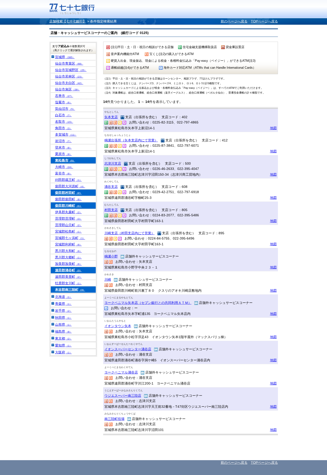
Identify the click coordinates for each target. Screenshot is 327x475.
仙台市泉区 (67, 89)
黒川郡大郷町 (68, 257)
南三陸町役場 (114, 419)
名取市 (64, 121)
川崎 (107, 279)
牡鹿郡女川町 (68, 283)
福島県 (63, 331)
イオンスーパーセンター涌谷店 (127, 349)
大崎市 (64, 167)
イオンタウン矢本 (117, 326)
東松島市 (65, 160)
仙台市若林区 (69, 76)
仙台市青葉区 (69, 63)
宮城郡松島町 (68, 231)
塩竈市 (63, 102)
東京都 (63, 338)
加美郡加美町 (68, 264)
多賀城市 (66, 134)
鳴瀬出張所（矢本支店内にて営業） (131, 140)
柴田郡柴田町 (68, 199)
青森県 (63, 304)
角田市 (63, 128)
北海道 (63, 297)
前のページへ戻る (234, 21)
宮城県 (65, 57)
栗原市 (63, 154)
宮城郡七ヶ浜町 (70, 238)
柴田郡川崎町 (68, 205)
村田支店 (111, 210)
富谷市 (63, 173)
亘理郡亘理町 (68, 218)
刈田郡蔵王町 (68, 180)
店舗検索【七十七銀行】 (67, 21)
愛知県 (63, 345)
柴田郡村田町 (68, 193)
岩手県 (63, 311)
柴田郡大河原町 (70, 186)
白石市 (63, 115)
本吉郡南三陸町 (70, 289)
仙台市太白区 (69, 83)
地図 (273, 128)
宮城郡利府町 (68, 244)
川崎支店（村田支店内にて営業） (129, 233)
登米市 (63, 147)
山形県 (63, 324)
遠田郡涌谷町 (68, 270)
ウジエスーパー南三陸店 (122, 395)
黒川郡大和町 (68, 251)
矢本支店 (111, 117)
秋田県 (63, 317)
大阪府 (63, 352)
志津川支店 (112, 163)
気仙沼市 (65, 109)
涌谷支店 (111, 187)
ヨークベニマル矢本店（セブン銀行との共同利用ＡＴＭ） (148, 303)
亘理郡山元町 (68, 225)
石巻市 (64, 96)
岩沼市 (63, 141)
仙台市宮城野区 (71, 70)
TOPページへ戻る (264, 21)
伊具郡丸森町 (68, 212)
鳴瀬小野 (111, 256)
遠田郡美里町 (68, 277)
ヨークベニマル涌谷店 (121, 372)
